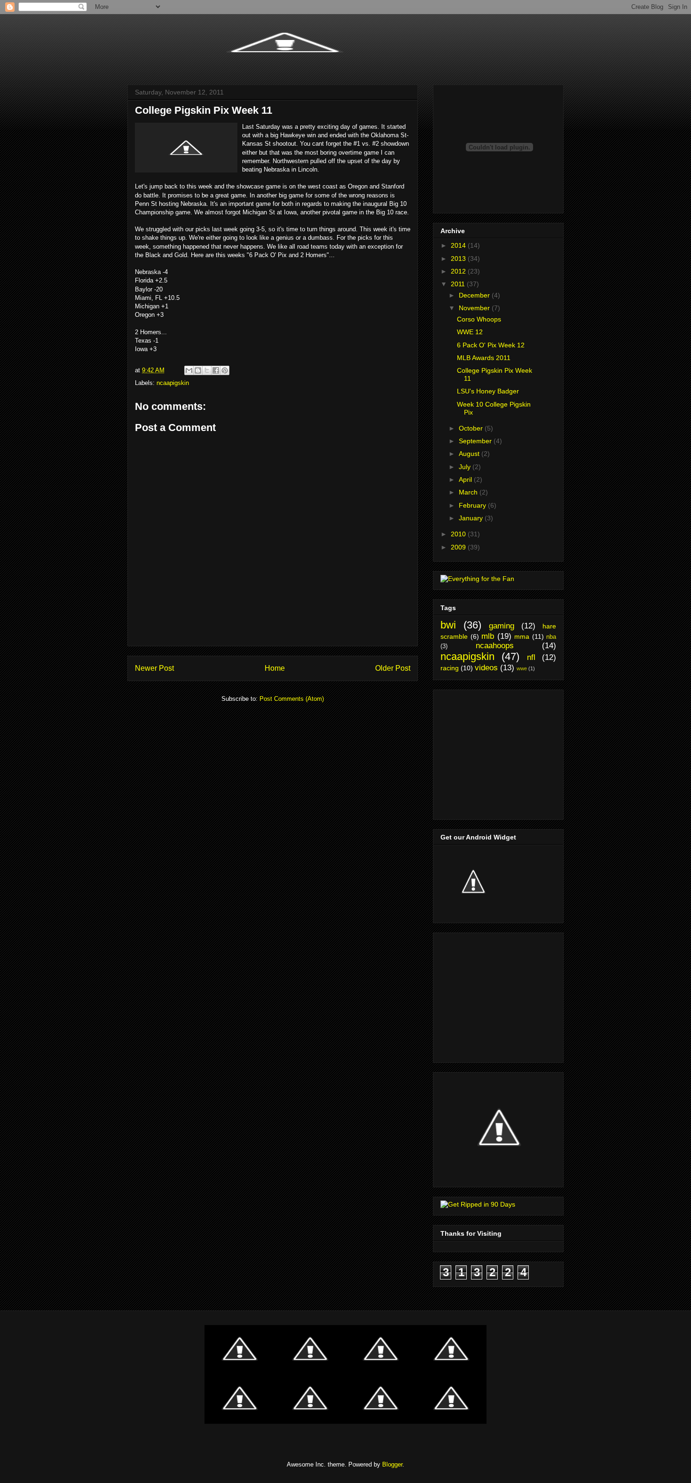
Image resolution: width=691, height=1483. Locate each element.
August (470, 453)
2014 (459, 245)
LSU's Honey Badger (488, 391)
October (472, 428)
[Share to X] (207, 370)
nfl (531, 657)
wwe (522, 668)
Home (275, 668)
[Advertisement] (499, 752)
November (475, 308)
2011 (459, 284)
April (466, 479)
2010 (459, 534)
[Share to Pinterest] (224, 370)
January (472, 518)
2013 (459, 258)
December (475, 295)
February (473, 505)
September (476, 441)
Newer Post (154, 668)
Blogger (392, 1464)
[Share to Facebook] (215, 370)
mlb (487, 636)
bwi (448, 625)
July (465, 467)
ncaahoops (495, 645)
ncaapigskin (173, 382)
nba (551, 637)
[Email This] (189, 370)
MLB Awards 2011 (483, 357)
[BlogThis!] (198, 370)
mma (521, 636)
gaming (501, 625)
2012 (459, 271)
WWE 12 (470, 332)
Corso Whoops (479, 319)
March (469, 492)
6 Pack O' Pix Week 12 (491, 345)
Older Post (392, 668)
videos (486, 667)
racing (449, 668)
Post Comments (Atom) (291, 698)
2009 (459, 547)
